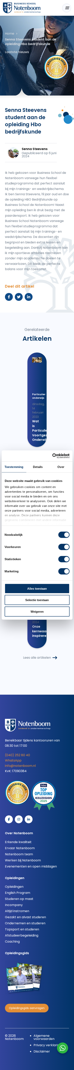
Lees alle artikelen (37, 657)
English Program (17, 892)
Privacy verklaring (47, 1045)
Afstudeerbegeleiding (21, 935)
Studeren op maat (19, 899)
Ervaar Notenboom (20, 848)
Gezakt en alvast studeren (25, 917)
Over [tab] (60, 466)
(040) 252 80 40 (17, 755)
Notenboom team (19, 854)
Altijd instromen (17, 911)
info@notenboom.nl (20, 765)
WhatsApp (13, 760)
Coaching (12, 941)
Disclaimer (42, 1051)
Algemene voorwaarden (44, 1037)
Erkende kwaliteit (18, 842)
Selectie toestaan (37, 600)
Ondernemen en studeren (25, 923)
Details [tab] (38, 466)
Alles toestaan (37, 588)
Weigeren (37, 611)
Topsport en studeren (22, 929)
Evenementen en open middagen (31, 866)
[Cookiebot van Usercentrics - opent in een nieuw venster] (52, 456)
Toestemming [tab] (14, 466)
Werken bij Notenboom (23, 860)
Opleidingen (14, 886)
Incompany (14, 905)
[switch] (63, 547)
